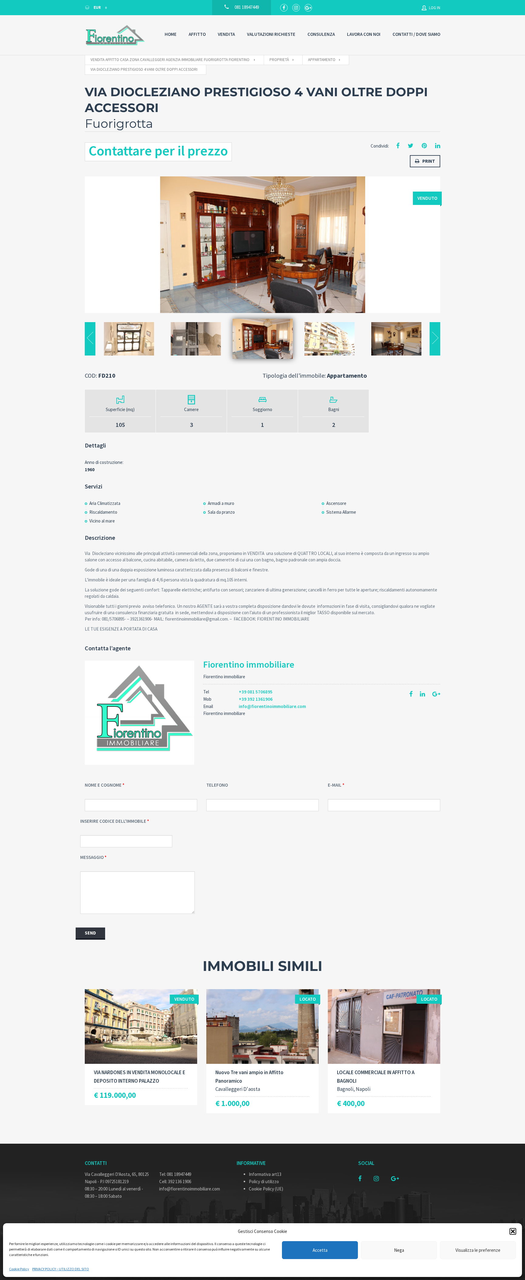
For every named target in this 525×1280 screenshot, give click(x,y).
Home (171, 34)
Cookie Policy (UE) (266, 1189)
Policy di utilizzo (264, 1181)
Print (428, 161)
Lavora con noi (363, 34)
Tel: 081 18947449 (175, 1174)
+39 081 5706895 (256, 692)
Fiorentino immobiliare (248, 664)
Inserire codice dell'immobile (113, 821)
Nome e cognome (103, 785)
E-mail (334, 785)
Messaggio (92, 857)
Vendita (226, 34)
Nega (399, 1250)
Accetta (320, 1250)
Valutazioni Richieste (271, 34)
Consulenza (321, 34)
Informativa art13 (265, 1174)
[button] (513, 1231)
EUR (97, 7)
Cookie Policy (19, 1269)
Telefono (217, 785)
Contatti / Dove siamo (416, 34)
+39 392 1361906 (256, 699)
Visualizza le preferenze (477, 1250)
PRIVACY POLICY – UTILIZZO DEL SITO (60, 1269)
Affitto (197, 34)
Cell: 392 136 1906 (175, 1181)
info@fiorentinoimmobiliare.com (272, 706)
